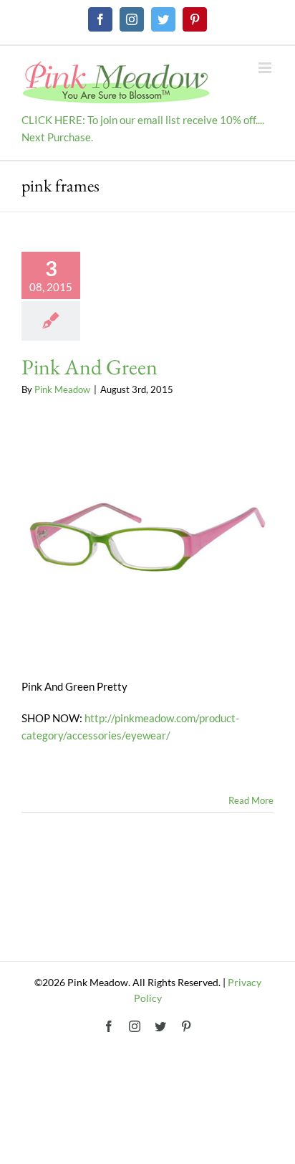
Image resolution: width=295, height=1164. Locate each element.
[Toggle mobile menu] (266, 67)
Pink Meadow (62, 389)
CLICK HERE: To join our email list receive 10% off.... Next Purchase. (142, 128)
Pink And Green (89, 367)
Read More (251, 800)
